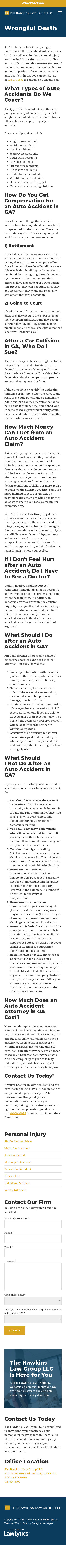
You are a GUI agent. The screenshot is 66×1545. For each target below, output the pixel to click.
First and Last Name (16, 1218)
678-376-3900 (33, 3)
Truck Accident (14, 1155)
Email (8, 1247)
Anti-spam (48, 1523)
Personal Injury (25, 1134)
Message (10, 1261)
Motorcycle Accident (18, 1162)
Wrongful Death (15, 1190)
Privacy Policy (31, 1523)
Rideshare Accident (17, 1183)
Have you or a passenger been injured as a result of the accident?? (32, 1311)
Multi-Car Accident (17, 1148)
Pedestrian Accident (17, 1169)
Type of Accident (14, 1294)
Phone (9, 1232)
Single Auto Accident (18, 1141)
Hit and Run (12, 1176)
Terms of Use (11, 1523)
